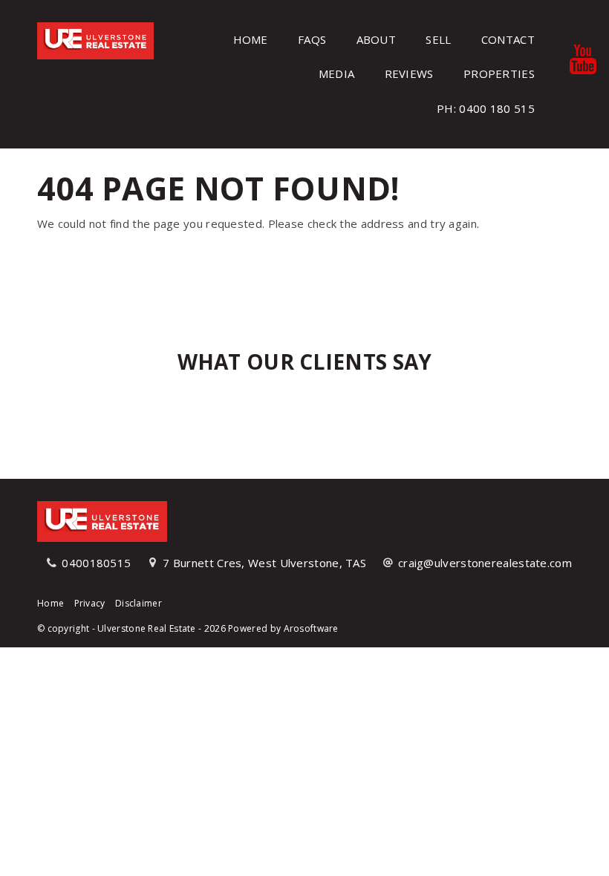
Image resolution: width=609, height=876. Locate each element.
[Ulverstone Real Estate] (95, 39)
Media (337, 73)
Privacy (89, 603)
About (376, 39)
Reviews (409, 73)
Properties (499, 73)
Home (250, 39)
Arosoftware (311, 628)
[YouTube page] (562, 608)
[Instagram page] (541, 608)
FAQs (312, 39)
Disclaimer (138, 603)
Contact (508, 39)
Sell (438, 39)
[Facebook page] (518, 608)
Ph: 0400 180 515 (486, 108)
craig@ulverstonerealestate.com (485, 562)
